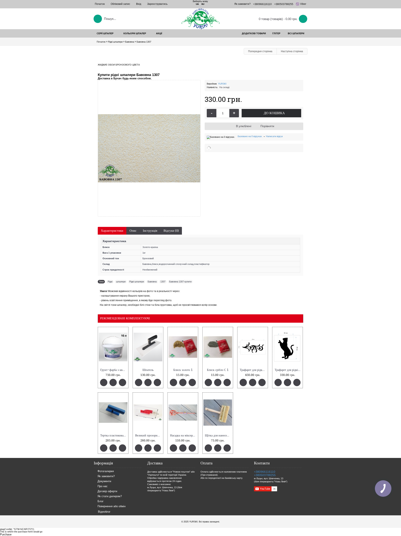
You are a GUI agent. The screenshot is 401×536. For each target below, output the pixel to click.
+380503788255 (265, 475)
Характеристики (112, 231)
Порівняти (267, 126)
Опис (133, 231)
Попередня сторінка (260, 51)
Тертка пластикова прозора (113, 435)
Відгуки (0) (171, 231)
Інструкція (150, 231)
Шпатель (148, 370)
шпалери (121, 281)
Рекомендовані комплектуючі (125, 318)
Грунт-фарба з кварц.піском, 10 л (113, 370)
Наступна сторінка (292, 51)
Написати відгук (274, 136)
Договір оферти (107, 491)
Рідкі (110, 281)
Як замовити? (106, 476)
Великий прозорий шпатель (148, 435)
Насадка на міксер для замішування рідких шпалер (183, 435)
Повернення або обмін (112, 506)
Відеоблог (104, 511)
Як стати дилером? (110, 496)
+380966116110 (264, 471)
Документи (104, 481)
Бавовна (152, 281)
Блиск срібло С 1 (217, 370)
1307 (162, 281)
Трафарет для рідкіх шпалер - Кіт (288, 370)
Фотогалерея (106, 471)
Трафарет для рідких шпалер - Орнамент (253, 370)
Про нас (103, 486)
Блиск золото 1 (183, 370)
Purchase (5, 534)
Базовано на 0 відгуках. (250, 136)
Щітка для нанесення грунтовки (218, 435)
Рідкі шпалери (136, 281)
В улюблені (243, 126)
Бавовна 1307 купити (180, 281)
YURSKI (222, 83)
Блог (101, 501)
